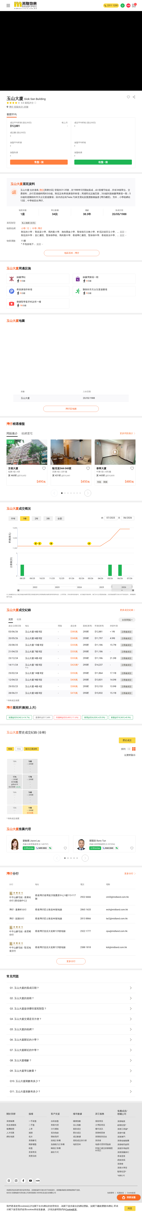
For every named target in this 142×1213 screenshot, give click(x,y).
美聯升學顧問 (123, 1148)
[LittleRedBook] (37, 1180)
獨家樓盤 (32, 1144)
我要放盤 (131, 1197)
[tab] (12, 433)
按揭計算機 (56, 1140)
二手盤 (32, 1125)
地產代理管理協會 (103, 1144)
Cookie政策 (71, 1209)
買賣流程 (32, 1156)
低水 (31, 1136)
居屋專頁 (32, 1152)
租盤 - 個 (103, 162)
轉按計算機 (56, 1148)
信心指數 (77, 1125)
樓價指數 (77, 1121)
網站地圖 (10, 1136)
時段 (10, 749)
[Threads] (9, 1180)
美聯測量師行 (123, 1152)
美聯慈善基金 (101, 1136)
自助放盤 (55, 1121)
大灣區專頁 (100, 1125)
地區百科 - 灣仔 (71, 253)
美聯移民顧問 (123, 1144)
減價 (31, 1133)
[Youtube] (30, 1180)
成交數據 (77, 1136)
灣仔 (41, 190)
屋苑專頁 (99, 1121)
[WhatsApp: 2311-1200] (123, 5)
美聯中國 (121, 1133)
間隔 (19, 749)
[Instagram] (16, 1180)
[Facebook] (23, 1180)
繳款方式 (55, 1152)
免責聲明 (110, 1193)
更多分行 (128, 873)
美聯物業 (121, 1121)
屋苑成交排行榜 (80, 1140)
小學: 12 (25, 228)
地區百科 (77, 1144)
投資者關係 (11, 1125)
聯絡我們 (55, 1136)
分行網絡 (55, 1129)
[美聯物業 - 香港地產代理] (25, 5)
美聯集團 (10, 1121)
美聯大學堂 (122, 1168)
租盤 (31, 1148)
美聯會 (120, 1164)
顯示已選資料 (31, 749)
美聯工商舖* (122, 1129)
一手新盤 (32, 1121)
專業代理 (55, 1125)
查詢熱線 (55, 1133)
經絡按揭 (121, 1160)
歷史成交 (127, 740)
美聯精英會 (100, 1133)
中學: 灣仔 (37, 228)
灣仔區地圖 (71, 408)
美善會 (98, 1140)
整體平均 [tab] (12, 114)
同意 (130, 1208)
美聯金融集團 (123, 1140)
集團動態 (10, 1129)
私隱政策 (120, 1193)
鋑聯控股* (121, 1125)
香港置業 (121, 1156)
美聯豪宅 (32, 1140)
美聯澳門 (121, 1137)
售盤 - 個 (39, 162)
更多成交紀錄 (126, 610)
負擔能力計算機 (57, 1144)
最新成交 (77, 1129)
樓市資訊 (99, 1129)
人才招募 (10, 1133)
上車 (31, 1129)
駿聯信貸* (121, 1171)
